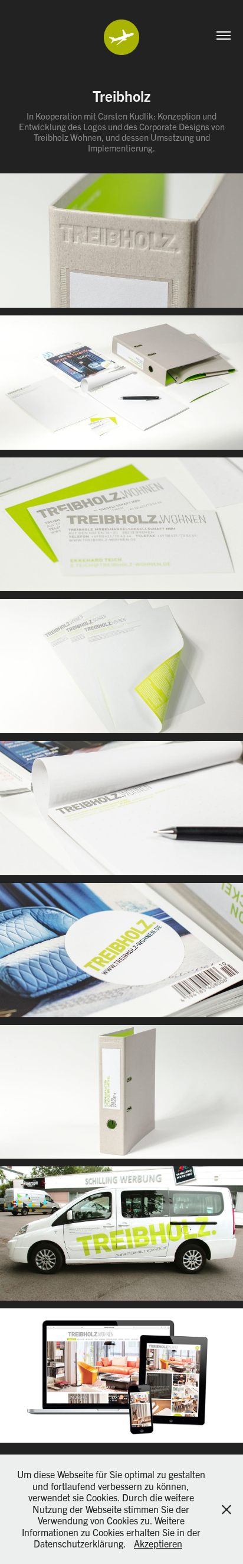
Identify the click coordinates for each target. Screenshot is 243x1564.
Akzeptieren (158, 1543)
